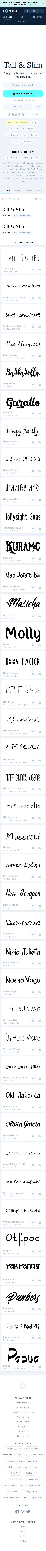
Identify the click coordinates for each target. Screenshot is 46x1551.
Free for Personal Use (17, 122)
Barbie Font (23, 1431)
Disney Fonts (36, 1498)
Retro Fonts (16, 1473)
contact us (31, 5)
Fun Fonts (30, 1473)
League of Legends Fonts (30, 1485)
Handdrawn (28, 129)
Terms (23, 1531)
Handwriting (12, 135)
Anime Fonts (13, 1492)
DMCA (23, 1541)
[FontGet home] (11, 11)
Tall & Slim (15, 166)
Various (14, 129)
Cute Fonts (32, 1461)
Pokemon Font (23, 1417)
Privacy (23, 1527)
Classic (16, 141)
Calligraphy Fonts (14, 1449)
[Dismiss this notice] (43, 3)
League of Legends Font (23, 1412)
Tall (24, 135)
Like (19, 106)
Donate (36, 158)
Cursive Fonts (32, 1449)
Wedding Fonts (32, 1479)
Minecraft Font (23, 1407)
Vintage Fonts (30, 1467)
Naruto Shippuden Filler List (14, 1498)
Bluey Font (23, 1426)
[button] (34, 11)
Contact (23, 1536)
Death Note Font (23, 1403)
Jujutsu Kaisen (23, 1422)
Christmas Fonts (14, 1479)
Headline (28, 141)
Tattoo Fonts (37, 1455)
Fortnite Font (23, 1436)
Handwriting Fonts (15, 1461)
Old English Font (30, 1492)
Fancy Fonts (22, 1455)
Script (34, 122)
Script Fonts (7, 1455)
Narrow (34, 135)
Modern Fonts (14, 1467)
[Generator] (23, 17)
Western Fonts (9, 1485)
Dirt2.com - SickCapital (18, 158)
